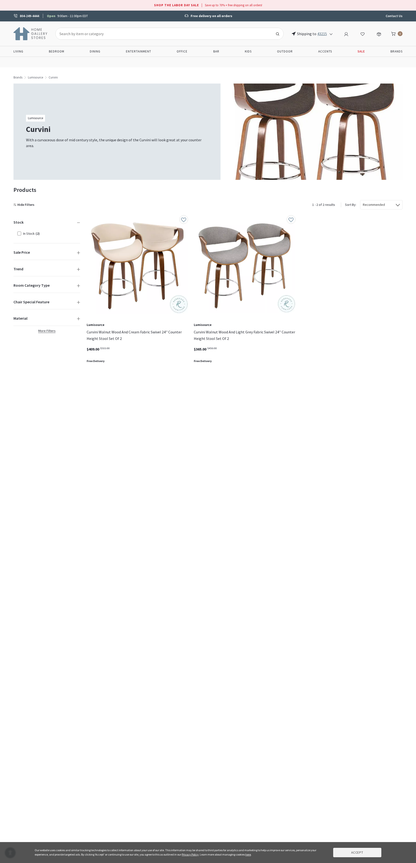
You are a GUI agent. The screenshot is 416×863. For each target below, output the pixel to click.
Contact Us (394, 16)
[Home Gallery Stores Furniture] (30, 33)
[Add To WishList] (183, 219)
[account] (346, 33)
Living (18, 51)
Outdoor (285, 51)
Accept (357, 852)
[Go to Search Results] (277, 34)
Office (182, 51)
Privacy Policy (190, 854)
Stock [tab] (18, 222)
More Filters (47, 331)
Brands (396, 51)
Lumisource (35, 77)
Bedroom (56, 51)
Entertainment (138, 51)
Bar (216, 51)
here (248, 854)
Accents (325, 51)
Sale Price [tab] (21, 252)
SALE (361, 51)
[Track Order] (379, 33)
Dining (95, 51)
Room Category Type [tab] (31, 285)
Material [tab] (20, 318)
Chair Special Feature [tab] (31, 301)
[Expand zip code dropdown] (331, 34)
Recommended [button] (374, 204)
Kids (248, 51)
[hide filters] (24, 204)
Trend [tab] (18, 268)
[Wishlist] (362, 33)
